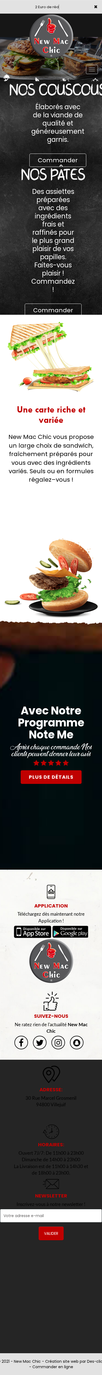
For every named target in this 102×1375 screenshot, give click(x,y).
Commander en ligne (52, 1367)
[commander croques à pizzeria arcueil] (51, 356)
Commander (58, 160)
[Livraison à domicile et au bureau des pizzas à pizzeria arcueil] (51, 960)
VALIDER (51, 1233)
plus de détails (51, 777)
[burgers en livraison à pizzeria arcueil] (51, 578)
